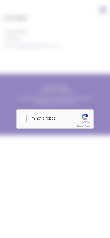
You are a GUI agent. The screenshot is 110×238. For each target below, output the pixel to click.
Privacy (80, 126)
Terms (87, 126)
